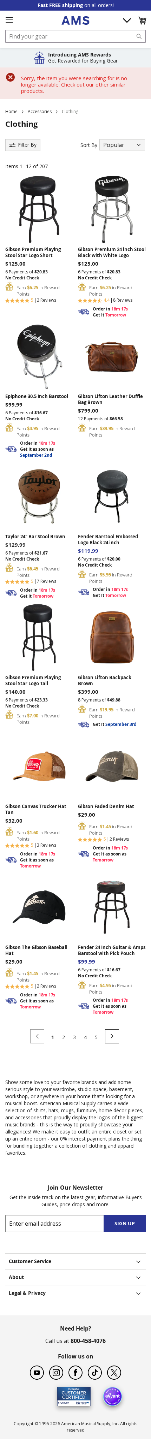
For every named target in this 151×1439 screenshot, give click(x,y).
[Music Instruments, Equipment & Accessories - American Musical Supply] (75, 20)
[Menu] (9, 20)
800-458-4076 (88, 1341)
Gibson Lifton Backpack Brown (104, 681)
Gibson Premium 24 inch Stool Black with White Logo (112, 253)
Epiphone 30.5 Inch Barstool (36, 396)
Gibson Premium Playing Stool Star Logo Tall (33, 681)
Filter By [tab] (27, 144)
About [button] (16, 1277)
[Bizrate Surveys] (81, 1402)
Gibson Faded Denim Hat (106, 807)
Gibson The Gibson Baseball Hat (36, 950)
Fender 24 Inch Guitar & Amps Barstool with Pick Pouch (111, 950)
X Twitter (114, 1373)
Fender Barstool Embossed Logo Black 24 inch (108, 540)
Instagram (56, 1373)
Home (11, 111)
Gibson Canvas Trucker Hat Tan (35, 810)
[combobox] (75, 36)
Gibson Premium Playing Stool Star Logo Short (33, 253)
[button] (142, 20)
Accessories (40, 111)
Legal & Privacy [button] (27, 1293)
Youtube (37, 1373)
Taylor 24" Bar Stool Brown (35, 537)
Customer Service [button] (30, 1261)
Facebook (75, 1373)
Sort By (88, 145)
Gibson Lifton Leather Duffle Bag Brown (110, 399)
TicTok (95, 1373)
